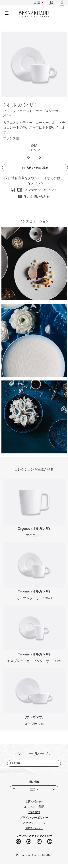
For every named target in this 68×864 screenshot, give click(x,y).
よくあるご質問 (34, 807)
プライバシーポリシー (34, 817)
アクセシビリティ (34, 823)
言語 (37, 2)
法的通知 (34, 812)
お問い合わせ (34, 801)
